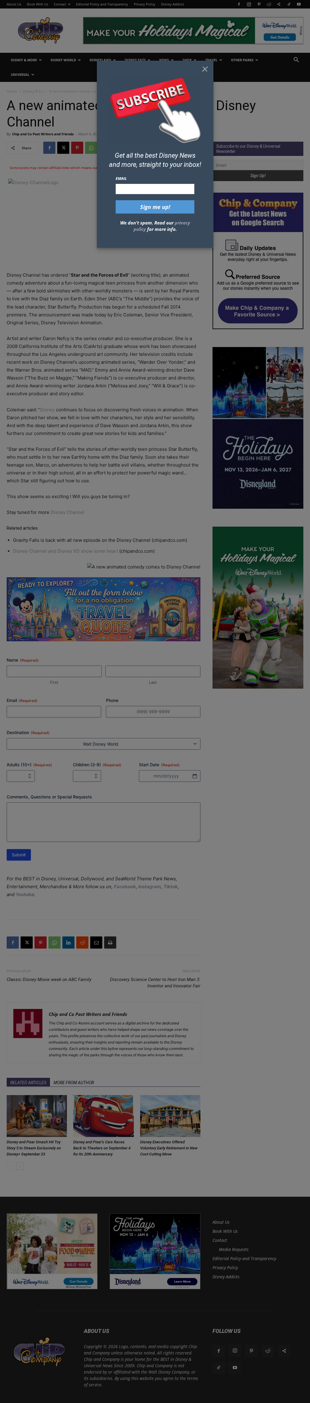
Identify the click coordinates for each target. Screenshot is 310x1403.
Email (121, 178)
